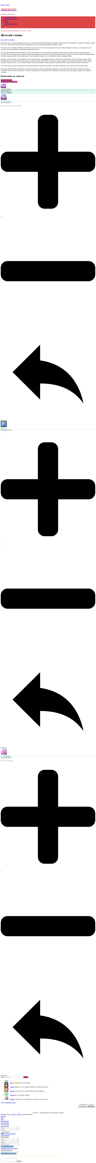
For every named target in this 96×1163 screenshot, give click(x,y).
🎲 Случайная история (8, 1102)
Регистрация (5, 1126)
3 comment (11, 40)
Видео (6, 22)
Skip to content (5, 5)
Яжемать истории (10, 17)
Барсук (12, 1091)
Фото (6, 20)
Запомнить (6, 1132)
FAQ (6, 25)
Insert (19, 1161)
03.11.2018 (4, 40)
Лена (11, 1083)
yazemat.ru (4, 30)
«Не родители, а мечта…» (9, 82)
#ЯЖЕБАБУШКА (6, 80)
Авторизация (5, 1135)
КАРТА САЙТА (16, 1114)
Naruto (3, 428)
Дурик (12, 1095)
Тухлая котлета (5, 756)
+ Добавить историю (11, 24)
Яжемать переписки (10, 19)
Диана (12, 1087)
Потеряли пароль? (10, 1133)
